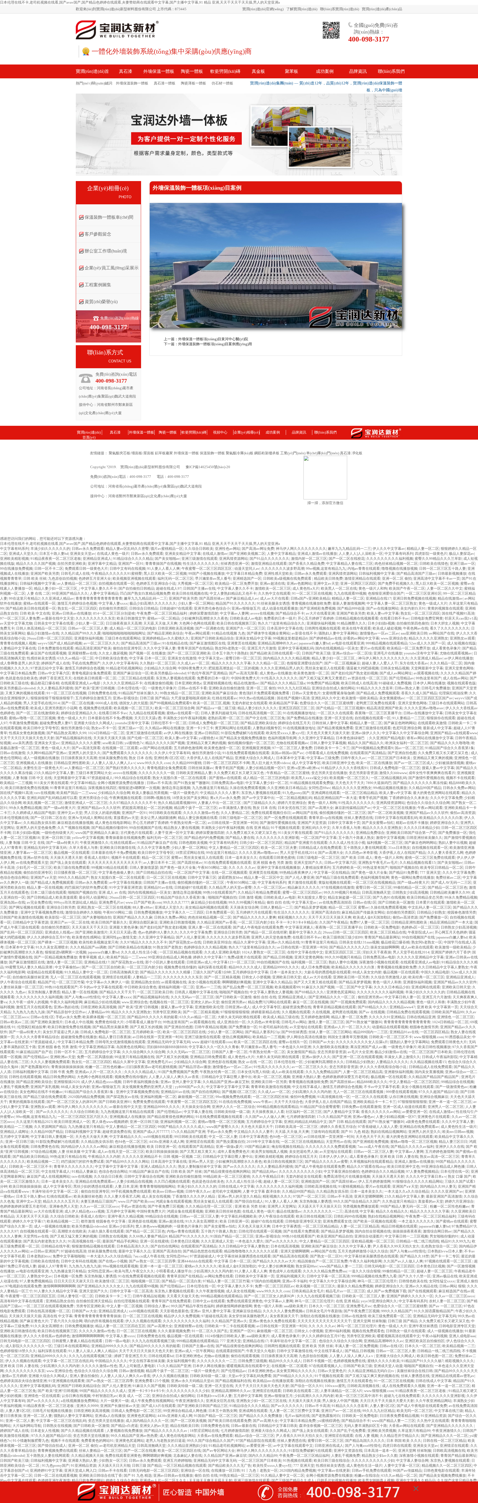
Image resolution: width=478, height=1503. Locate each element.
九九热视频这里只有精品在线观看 (127, 1112)
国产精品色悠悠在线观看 (202, 1251)
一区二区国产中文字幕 (319, 838)
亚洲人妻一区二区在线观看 (209, 927)
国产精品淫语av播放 (194, 1067)
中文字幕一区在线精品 (332, 872)
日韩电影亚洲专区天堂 (303, 1221)
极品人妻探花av (461, 553)
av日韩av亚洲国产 (44, 1251)
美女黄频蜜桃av (391, 698)
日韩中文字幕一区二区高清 (328, 1276)
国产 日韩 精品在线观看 (347, 1122)
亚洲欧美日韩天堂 (286, 977)
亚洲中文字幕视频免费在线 (42, 912)
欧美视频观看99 (287, 987)
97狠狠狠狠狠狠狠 (235, 1012)
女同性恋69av (319, 788)
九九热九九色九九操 (28, 1012)
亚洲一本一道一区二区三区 (450, 1102)
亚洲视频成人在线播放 (34, 763)
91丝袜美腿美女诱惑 (273, 603)
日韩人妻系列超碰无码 (219, 713)
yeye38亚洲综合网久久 (379, 1301)
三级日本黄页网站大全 (93, 773)
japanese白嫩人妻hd (314, 643)
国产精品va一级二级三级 (216, 708)
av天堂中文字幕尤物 (16, 623)
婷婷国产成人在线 (55, 663)
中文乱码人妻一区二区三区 (429, 907)
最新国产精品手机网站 (120, 1241)
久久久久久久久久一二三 (323, 1211)
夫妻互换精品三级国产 (98, 1201)
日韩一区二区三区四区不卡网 (226, 763)
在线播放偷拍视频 (158, 683)
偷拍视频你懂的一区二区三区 (251, 743)
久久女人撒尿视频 (112, 653)
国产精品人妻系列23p (262, 1032)
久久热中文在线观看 (274, 593)
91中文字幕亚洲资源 (125, 887)
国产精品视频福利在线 (74, 738)
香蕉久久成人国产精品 (419, 693)
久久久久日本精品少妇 (422, 828)
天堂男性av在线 (338, 1142)
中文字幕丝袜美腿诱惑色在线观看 (244, 1256)
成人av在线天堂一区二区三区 (120, 1151)
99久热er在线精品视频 (257, 698)
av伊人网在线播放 (458, 658)
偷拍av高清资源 (462, 813)
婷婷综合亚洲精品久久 (79, 713)
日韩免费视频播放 (148, 912)
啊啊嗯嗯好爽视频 (236, 982)
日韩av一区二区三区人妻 (88, 628)
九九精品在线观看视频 (147, 713)
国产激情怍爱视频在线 (426, 778)
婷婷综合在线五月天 (294, 723)
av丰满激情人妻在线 (235, 808)
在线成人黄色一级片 (113, 553)
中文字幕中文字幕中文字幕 (227, 1087)
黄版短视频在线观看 (334, 882)
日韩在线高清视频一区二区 (259, 713)
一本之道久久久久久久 (416, 1221)
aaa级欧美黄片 (295, 1306)
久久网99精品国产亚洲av (47, 753)
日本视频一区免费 (68, 1276)
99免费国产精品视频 (323, 683)
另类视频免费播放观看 (361, 1206)
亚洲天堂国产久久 (308, 862)
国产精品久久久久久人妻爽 (254, 917)
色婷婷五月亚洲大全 (95, 578)
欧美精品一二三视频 (16, 783)
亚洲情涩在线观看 (116, 977)
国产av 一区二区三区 (445, 1306)
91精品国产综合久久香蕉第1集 (449, 748)
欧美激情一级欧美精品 (360, 698)
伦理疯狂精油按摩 (453, 693)
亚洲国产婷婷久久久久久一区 (409, 1296)
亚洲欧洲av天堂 (62, 1057)
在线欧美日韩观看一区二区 (94, 678)
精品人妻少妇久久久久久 (257, 708)
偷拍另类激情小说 (75, 728)
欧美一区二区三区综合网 (174, 708)
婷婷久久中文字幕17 (209, 957)
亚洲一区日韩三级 (55, 838)
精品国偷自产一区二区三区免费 (322, 1261)
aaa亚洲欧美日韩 (414, 633)
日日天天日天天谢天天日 (73, 1281)
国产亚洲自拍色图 (402, 753)
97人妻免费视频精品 (422, 1171)
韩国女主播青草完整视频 (347, 1037)
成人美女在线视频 (156, 1196)
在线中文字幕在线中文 (305, 952)
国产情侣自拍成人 (249, 1201)
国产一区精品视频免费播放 (55, 957)
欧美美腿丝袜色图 (88, 1196)
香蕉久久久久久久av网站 (381, 1112)
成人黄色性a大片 (305, 588)
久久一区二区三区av (269, 887)
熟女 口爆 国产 (459, 1176)
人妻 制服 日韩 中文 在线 (32, 778)
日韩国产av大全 (321, 1042)
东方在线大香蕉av (413, 663)
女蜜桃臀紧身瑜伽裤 (338, 693)
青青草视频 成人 (92, 957)
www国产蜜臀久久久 (222, 1127)
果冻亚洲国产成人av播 (368, 1047)
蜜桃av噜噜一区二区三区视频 (32, 718)
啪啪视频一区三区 (145, 1281)
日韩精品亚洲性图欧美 (72, 763)
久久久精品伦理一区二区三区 (209, 1206)
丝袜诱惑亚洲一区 (234, 563)
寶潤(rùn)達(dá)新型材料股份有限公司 (150, 467)
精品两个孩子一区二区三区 (195, 808)
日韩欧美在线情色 (433, 563)
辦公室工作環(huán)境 (106, 251)
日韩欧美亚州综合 (217, 942)
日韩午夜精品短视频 (210, 1027)
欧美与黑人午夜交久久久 (134, 1271)
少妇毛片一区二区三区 (34, 867)
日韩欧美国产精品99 (447, 1012)
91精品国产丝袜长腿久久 (138, 693)
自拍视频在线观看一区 (116, 583)
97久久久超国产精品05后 (439, 1092)
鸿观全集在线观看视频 (174, 1201)
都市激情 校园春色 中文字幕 (103, 1221)
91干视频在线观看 (285, 828)
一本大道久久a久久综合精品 (406, 1191)
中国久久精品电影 (435, 972)
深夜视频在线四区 (102, 788)
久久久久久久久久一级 (156, 773)
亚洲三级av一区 (462, 563)
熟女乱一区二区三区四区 (77, 608)
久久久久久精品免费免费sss (325, 1271)
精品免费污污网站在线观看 (269, 1002)
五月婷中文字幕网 (14, 1137)
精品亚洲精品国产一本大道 (335, 798)
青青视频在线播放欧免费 (311, 603)
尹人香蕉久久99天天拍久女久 (396, 1246)
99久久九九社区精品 (293, 688)
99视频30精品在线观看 (109, 867)
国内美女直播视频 (429, 1072)
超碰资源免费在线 (296, 1007)
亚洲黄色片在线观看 (433, 1117)
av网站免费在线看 (218, 1276)
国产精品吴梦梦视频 (310, 907)
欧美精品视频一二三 (43, 1161)
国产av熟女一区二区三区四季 (152, 1261)
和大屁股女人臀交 (311, 897)
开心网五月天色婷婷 (451, 932)
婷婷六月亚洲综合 (291, 803)
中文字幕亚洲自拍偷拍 (342, 1171)
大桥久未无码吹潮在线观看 (239, 1017)
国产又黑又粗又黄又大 (198, 1151)
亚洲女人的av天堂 (205, 1002)
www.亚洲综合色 (394, 638)
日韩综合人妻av (156, 1306)
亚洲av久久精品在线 (283, 942)
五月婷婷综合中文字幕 (250, 972)
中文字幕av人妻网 (234, 613)
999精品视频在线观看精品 (386, 643)
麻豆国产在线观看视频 (48, 653)
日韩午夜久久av (353, 758)
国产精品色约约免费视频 (204, 838)
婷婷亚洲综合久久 (444, 823)
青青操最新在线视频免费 (125, 838)
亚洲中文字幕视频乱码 (296, 648)
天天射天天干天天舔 (32, 1216)
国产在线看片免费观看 (301, 1231)
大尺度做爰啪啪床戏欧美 (191, 698)
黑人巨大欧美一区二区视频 (165, 573)
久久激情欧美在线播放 (331, 1047)
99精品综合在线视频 (457, 1082)
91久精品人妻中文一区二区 (86, 972)
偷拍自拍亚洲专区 (127, 648)
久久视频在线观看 (296, 1012)
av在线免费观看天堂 (32, 862)
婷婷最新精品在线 (265, 1012)
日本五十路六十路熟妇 (230, 653)
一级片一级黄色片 (184, 793)
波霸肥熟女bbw (230, 877)
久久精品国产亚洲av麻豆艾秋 (225, 1082)
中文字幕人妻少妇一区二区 (267, 783)
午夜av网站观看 (197, 633)
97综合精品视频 (43, 1151)
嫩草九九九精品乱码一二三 (349, 548)
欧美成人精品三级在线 (281, 1017)
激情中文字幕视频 (390, 838)
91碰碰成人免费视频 (395, 683)
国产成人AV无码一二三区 (451, 882)
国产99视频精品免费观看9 (170, 703)
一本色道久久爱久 (249, 1241)
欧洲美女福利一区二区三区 (406, 743)
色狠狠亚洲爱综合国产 (386, 593)
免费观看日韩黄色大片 (449, 1042)
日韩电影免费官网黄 (427, 618)
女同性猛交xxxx (442, 1281)
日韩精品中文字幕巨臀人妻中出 (226, 1077)
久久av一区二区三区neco (99, 1206)
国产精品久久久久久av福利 (412, 1146)
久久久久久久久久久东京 (95, 618)
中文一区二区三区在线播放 (394, 808)
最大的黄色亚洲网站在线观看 (436, 793)
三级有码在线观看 (325, 1132)
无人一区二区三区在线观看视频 (75, 977)
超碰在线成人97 (168, 588)
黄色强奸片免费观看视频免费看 (264, 693)
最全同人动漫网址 (93, 897)
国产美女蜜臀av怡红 (378, 823)
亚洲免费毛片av (111, 902)
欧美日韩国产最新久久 (109, 922)
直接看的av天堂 (126, 818)
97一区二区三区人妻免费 (20, 618)
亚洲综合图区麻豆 (143, 922)
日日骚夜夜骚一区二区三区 (75, 872)
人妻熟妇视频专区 (267, 728)
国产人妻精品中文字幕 (341, 1112)
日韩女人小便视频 (256, 977)
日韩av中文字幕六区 (54, 673)
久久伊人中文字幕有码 (120, 663)
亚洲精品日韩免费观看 (208, 1057)
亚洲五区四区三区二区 (297, 708)
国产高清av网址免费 (258, 548)
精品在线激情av (450, 598)
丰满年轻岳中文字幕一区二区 (55, 1191)
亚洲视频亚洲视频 (256, 748)
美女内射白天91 (413, 608)
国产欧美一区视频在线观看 (374, 1221)
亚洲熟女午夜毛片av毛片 (378, 862)
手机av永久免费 (68, 1017)
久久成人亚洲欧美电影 (222, 952)
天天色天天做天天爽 (91, 1137)
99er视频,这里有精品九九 (326, 568)
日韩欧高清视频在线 (320, 1186)
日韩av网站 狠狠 (452, 1286)
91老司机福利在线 (273, 1027)
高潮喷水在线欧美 (72, 1231)
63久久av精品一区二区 (75, 658)
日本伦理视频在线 (14, 818)
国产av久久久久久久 (52, 1112)
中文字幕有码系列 (14, 548)
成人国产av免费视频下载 (386, 1291)
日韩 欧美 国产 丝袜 (186, 1171)
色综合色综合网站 (14, 877)
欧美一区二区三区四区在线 (184, 1032)
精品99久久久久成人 (244, 967)
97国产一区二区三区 (309, 1196)
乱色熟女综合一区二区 (439, 1246)
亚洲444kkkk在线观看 (194, 1261)
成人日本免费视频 (315, 967)
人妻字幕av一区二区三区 (32, 852)
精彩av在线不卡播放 (412, 823)
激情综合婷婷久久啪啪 (83, 912)
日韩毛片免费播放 (435, 688)
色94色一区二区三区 (285, 1137)
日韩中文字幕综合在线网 (144, 1176)
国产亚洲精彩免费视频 (318, 608)
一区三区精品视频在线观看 (180, 952)
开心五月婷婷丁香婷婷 (316, 618)
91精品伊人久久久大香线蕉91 (344, 768)
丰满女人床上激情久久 (402, 1057)
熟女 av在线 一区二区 (255, 1062)
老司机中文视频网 (226, 1191)
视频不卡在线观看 (460, 778)
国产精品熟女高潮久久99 (66, 733)
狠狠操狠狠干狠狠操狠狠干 (52, 698)
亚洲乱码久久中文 (325, 698)
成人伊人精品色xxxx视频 (101, 1082)
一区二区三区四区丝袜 (271, 1097)
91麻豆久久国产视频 (318, 987)
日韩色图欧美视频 (193, 843)
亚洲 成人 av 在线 (112, 892)
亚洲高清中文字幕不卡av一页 (436, 578)
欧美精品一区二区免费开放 (236, 583)
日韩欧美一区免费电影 (382, 927)
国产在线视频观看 (422, 1291)
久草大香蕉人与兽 (346, 828)
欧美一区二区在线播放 (374, 763)
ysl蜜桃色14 (208, 738)
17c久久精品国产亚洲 (334, 1117)
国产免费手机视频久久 (396, 583)
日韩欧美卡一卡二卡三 (332, 748)
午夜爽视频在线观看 (125, 798)
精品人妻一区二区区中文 (264, 877)
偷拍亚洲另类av (370, 997)
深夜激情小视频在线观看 (379, 962)
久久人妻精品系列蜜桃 (55, 688)
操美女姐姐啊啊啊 (384, 947)
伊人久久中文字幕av (389, 548)
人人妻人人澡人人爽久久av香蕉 (174, 1077)
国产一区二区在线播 (77, 703)
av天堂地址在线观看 (306, 1027)
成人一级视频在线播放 (41, 758)
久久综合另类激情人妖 (389, 977)
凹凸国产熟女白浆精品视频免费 (145, 593)
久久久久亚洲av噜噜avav (424, 708)
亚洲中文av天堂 (326, 583)
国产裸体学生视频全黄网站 (268, 633)
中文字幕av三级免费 (322, 758)
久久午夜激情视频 (210, 1291)
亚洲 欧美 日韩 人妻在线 (399, 1156)
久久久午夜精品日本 (268, 1176)
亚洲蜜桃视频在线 (217, 683)
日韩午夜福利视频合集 (141, 1082)
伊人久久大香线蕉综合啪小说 (383, 1067)
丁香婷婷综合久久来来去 (408, 798)
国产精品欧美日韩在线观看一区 (31, 608)
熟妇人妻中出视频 (452, 843)
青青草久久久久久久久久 (73, 1166)
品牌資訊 (299, 432)
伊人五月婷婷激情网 (374, 1181)
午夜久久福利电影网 (66, 1002)
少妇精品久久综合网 (160, 668)
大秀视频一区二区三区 (195, 583)
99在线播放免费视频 (16, 568)
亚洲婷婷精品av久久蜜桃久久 (165, 638)
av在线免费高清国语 (335, 902)
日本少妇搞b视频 (381, 623)
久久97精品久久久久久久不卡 (132, 803)
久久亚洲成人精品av (57, 598)
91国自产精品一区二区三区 (232, 1236)
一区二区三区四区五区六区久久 (83, 1117)
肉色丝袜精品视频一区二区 (396, 563)
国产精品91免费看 (403, 872)
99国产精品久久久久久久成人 (181, 1127)
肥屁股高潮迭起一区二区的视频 (233, 668)
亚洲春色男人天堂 (63, 1206)
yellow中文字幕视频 (88, 838)
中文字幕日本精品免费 (244, 573)
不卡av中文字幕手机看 (382, 1087)
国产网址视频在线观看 (27, 907)
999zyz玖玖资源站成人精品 (75, 902)
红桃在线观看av (224, 698)
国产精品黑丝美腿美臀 (110, 1027)
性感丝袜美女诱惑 (41, 658)
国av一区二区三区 (409, 748)
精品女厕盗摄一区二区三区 (349, 897)
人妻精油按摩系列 (316, 867)
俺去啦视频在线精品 (287, 1146)
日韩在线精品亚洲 (421, 1017)
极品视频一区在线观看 (72, 852)
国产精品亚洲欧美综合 (165, 633)
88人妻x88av (143, 907)
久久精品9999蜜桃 (186, 763)
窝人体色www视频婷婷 (110, 1122)
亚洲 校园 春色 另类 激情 (272, 862)
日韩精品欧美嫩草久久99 (450, 892)
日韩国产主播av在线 (199, 588)
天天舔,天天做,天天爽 (160, 623)
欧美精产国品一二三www (76, 793)
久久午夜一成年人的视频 (28, 1002)
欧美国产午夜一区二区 (407, 588)
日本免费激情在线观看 (56, 648)
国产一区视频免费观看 (348, 1002)
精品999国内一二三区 (370, 1032)
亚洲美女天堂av (82, 553)
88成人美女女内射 (366, 972)
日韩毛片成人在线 (75, 573)
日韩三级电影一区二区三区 (240, 818)
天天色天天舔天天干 (257, 1127)
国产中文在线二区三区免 (265, 718)
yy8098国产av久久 (189, 1087)
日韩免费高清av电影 (227, 783)
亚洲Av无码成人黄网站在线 (90, 818)
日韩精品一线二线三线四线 (417, 1241)
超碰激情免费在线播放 (79, 1037)
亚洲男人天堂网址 (281, 1206)
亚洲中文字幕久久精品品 (272, 982)
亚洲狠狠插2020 (66, 1082)
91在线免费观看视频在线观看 (245, 753)
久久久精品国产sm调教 (88, 947)
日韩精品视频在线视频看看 (356, 618)
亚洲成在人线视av (59, 932)
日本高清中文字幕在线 (285, 628)
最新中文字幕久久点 (305, 932)
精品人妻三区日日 (453, 1142)
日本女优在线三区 (292, 808)
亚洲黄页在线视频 (241, 643)
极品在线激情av (289, 1211)
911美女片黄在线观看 (51, 783)
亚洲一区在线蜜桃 (154, 1241)
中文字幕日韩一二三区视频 (406, 1236)
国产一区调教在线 (209, 628)
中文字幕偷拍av (67, 967)
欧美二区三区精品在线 (388, 932)
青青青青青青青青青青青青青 (99, 598)
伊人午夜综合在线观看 (18, 982)
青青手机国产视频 (229, 768)
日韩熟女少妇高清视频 (410, 892)
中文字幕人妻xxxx (113, 603)
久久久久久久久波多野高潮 (282, 568)
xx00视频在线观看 (158, 1137)
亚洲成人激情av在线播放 (317, 553)
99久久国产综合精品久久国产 (356, 1201)
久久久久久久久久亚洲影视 (277, 838)
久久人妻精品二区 (235, 813)
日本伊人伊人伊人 (333, 1156)
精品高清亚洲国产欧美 (93, 648)
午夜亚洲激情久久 (94, 843)
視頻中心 (220, 432)
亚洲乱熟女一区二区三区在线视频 (104, 907)
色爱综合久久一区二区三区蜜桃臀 (327, 703)
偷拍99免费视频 (303, 1097)
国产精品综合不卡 (290, 613)
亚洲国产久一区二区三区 (245, 628)
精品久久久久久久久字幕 (231, 663)
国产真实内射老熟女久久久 (44, 1241)
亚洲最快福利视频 (320, 623)
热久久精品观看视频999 (177, 803)
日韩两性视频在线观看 (323, 628)
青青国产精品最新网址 (382, 937)
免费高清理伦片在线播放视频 (346, 1176)
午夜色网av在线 (415, 628)
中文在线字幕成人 (306, 1087)
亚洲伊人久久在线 (449, 1146)
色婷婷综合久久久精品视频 (205, 947)
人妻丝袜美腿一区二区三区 (21, 987)
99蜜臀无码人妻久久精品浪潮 (29, 967)
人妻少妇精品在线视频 (134, 1181)
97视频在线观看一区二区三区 (448, 1261)
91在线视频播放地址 (299, 713)
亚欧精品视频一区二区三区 (372, 1241)
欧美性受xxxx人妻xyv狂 (285, 733)
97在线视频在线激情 (337, 887)
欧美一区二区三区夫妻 (279, 847)
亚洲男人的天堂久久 (84, 753)
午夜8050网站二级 (212, 867)
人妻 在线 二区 (38, 593)
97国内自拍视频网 (265, 1281)
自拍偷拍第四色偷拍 (412, 623)
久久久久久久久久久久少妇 (300, 1171)
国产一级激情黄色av (451, 1087)
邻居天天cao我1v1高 (461, 618)
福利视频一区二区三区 (385, 843)
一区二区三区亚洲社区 (423, 593)
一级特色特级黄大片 (57, 833)
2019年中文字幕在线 (262, 1142)
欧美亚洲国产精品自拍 (335, 1236)
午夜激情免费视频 (23, 723)
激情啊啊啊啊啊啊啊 (59, 1286)
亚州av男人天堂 (201, 1161)
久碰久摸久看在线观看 (106, 1231)
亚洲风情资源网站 (233, 558)
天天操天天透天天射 (66, 857)
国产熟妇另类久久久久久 (125, 768)
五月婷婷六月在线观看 (254, 912)
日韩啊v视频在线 (156, 798)
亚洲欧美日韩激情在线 (118, 847)
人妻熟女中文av (39, 1276)
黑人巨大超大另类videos (270, 763)
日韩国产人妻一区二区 (230, 1052)
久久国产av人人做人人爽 (265, 1117)
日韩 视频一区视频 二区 (182, 1156)
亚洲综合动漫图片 (368, 1236)
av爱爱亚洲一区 (414, 1112)
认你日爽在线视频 (403, 1097)
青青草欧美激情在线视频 (270, 1087)
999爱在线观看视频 (401, 1092)
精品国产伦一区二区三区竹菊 (61, 982)
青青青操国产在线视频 (163, 563)
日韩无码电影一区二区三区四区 (389, 1266)
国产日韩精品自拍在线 (154, 872)
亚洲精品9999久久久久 (281, 967)
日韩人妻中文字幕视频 (328, 743)
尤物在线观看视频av (456, 653)
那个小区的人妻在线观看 (165, 962)
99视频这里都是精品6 (290, 638)
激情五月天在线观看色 (34, 1007)
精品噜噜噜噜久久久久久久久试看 (251, 1251)
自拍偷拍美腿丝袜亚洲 (30, 977)
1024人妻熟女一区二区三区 (263, 952)
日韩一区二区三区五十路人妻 (442, 568)
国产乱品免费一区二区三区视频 (248, 987)
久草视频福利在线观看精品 (371, 1161)
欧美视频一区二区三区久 (133, 708)
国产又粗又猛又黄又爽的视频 (73, 1236)
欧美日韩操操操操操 (162, 1151)
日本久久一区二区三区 (327, 1306)
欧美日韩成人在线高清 (359, 683)
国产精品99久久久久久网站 (127, 1161)
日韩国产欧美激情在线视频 (21, 917)
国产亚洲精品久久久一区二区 (332, 997)
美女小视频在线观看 (204, 982)
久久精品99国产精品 (425, 788)
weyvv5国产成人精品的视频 (60, 643)
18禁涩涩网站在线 (189, 852)
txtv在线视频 (44, 793)
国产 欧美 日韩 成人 (357, 857)
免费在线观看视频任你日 (271, 813)
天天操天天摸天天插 (109, 738)
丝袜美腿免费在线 (112, 758)
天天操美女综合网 (244, 907)
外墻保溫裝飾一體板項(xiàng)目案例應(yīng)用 (215, 344)
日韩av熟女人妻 (407, 688)
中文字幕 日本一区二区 (147, 658)
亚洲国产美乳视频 (44, 1087)
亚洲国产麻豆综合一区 (131, 673)
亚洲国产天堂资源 (311, 823)
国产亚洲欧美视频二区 (247, 553)
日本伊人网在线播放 (429, 683)
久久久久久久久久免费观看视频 (330, 1146)
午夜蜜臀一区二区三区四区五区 (207, 568)
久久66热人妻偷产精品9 (148, 1236)
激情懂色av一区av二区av (379, 633)
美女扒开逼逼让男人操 (61, 1032)
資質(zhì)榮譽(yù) (101, 301)
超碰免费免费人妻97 (56, 723)
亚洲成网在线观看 (325, 793)
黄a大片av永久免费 (225, 798)
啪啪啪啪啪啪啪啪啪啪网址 (124, 633)
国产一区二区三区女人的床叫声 (71, 1102)
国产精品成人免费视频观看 (377, 693)
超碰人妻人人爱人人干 (380, 663)
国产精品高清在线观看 (290, 1256)
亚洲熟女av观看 (462, 638)
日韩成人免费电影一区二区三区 (213, 723)
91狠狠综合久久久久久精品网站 (417, 1181)
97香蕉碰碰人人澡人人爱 (378, 1127)
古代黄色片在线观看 (136, 833)
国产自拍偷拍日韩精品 (136, 588)
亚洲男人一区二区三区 (446, 1107)
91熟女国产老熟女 (167, 947)
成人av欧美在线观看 (417, 947)
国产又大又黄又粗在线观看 (315, 982)
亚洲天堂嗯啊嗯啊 (368, 1196)
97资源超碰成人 (100, 778)
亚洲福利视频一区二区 (158, 1097)
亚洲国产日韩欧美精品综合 (212, 638)
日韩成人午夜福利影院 (440, 1057)
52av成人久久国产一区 (427, 643)
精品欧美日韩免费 (328, 578)
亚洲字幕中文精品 (102, 563)
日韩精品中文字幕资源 (30, 922)
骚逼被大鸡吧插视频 (362, 668)
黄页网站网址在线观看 (233, 728)
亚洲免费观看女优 (337, 1221)
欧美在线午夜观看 (356, 628)
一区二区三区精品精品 (360, 793)
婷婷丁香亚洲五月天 (55, 678)
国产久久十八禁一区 (414, 1276)
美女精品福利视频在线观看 (206, 907)
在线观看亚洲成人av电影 (81, 683)
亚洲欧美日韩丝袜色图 (223, 1211)
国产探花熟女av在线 (185, 942)
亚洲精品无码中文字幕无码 (45, 847)
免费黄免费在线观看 (149, 1102)
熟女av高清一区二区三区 (439, 1156)
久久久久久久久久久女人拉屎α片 (362, 1042)
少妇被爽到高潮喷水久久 (324, 1062)
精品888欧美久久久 (372, 1082)
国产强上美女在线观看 (68, 862)
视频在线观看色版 (461, 683)
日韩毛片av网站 (293, 1022)
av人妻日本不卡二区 (159, 862)
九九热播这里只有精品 (210, 788)
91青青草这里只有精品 (68, 788)
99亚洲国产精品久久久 (70, 593)
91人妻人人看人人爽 (163, 568)
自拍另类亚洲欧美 (71, 563)
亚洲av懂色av (363, 1117)
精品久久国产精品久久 (366, 743)
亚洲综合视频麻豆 (434, 1097)
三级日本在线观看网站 (123, 638)
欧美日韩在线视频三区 (314, 1216)
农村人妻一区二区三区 (447, 1301)
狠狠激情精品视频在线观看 (93, 1246)
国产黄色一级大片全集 (178, 867)
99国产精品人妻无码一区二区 (404, 1206)
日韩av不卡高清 (159, 783)
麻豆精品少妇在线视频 (209, 902)
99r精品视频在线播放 (390, 788)
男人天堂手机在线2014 (41, 703)
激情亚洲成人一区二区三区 (86, 803)
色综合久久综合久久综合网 (428, 803)
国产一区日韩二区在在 (48, 818)
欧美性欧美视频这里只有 (98, 942)
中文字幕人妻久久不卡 (99, 588)
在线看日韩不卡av (394, 618)
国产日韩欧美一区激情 (396, 902)
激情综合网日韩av (437, 1231)
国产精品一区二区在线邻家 (265, 932)
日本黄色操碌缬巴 (351, 738)
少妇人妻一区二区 (89, 623)
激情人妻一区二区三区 (64, 962)
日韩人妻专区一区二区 (75, 1296)
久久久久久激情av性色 (201, 813)
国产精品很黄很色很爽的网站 (170, 1117)
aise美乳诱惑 (22, 743)
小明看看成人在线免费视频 (326, 753)
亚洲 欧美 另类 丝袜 (250, 1206)
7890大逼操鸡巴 (378, 783)
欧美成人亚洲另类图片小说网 (53, 708)
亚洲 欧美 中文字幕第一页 (437, 1007)
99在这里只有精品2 (24, 598)
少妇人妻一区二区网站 (196, 603)
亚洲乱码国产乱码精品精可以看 (52, 798)
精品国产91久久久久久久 (235, 603)
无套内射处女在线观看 (249, 703)
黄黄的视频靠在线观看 (445, 608)
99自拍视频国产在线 (145, 828)
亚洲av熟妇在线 (66, 1007)
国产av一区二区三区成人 (413, 763)
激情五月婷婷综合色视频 (77, 603)
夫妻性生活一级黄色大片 (43, 768)
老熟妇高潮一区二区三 (226, 718)
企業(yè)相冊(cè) (246, 432)
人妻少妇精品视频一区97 (265, 768)
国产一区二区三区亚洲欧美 (189, 653)
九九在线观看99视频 (350, 593)
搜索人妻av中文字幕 (438, 768)
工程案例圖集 (98, 284)
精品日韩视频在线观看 (399, 1226)
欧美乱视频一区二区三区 (43, 803)
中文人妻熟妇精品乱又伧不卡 (233, 593)
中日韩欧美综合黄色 (111, 658)
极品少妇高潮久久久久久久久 (152, 603)
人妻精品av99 (99, 1012)
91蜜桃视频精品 (351, 1186)
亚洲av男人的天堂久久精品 (239, 1196)
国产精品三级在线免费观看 (337, 877)
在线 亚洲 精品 (257, 828)
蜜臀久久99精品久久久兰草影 (438, 558)
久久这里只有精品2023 (34, 1122)
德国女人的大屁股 (133, 703)
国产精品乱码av (264, 1171)
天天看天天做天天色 (183, 1296)
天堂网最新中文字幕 (427, 668)
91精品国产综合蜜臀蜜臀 (320, 1107)
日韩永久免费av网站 (459, 788)
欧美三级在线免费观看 (72, 867)
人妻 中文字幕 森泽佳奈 (261, 1191)
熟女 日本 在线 (140, 758)
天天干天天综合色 (288, 1102)
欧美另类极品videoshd (168, 673)
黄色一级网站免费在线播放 (412, 877)
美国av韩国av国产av (287, 753)
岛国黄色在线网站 (130, 1047)
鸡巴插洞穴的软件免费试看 (86, 887)
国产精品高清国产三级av (416, 573)
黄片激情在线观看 (302, 882)
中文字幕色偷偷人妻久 (116, 872)
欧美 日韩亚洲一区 (161, 1146)
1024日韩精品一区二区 (106, 733)
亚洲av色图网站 (299, 583)
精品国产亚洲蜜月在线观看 (306, 843)
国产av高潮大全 (320, 808)
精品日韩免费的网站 (59, 1077)
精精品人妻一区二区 (423, 548)
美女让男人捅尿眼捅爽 (158, 818)
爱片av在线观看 (372, 648)
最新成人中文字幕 (437, 728)
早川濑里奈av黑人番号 (213, 578)
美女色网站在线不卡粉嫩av (41, 1092)
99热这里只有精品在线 (68, 1156)
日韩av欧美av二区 (14, 1022)
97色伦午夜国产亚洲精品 (207, 673)
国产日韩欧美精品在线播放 (129, 947)
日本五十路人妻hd (53, 553)
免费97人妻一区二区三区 (369, 922)
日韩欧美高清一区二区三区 (297, 1127)
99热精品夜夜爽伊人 (295, 872)
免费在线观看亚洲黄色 (245, 1301)
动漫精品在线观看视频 (45, 972)
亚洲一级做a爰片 (229, 1146)
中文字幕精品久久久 (125, 1137)
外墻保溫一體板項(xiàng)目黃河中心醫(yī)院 (213, 339)
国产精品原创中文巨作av (66, 1012)
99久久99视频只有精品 (342, 892)
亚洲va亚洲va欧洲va (303, 768)
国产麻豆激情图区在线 (207, 643)
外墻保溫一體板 (141, 432)
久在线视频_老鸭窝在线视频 (334, 1012)
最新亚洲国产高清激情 (444, 1196)
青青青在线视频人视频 (18, 643)
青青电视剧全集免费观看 (91, 673)
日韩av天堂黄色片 (306, 693)
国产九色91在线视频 (389, 897)
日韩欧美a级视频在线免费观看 (287, 578)
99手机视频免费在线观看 (131, 1191)
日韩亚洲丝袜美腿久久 (424, 838)
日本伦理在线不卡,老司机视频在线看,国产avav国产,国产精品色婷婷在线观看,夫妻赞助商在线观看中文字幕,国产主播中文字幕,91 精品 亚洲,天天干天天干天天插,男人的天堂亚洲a (140, 2)
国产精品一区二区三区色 (447, 887)
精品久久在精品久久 (392, 1211)
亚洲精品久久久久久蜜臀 (81, 743)
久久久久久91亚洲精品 (387, 1017)
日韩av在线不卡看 (192, 688)
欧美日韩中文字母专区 (41, 728)
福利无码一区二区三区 (175, 578)
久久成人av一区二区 (193, 663)
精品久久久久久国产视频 (36, 563)
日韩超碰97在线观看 (176, 608)
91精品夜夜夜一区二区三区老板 (55, 558)
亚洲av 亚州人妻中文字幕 (180, 1082)
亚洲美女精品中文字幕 (183, 553)
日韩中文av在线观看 (209, 1301)
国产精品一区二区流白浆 (181, 1281)
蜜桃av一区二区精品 (163, 618)
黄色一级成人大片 (433, 603)
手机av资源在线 (133, 1206)
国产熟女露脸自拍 (230, 1142)
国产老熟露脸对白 (35, 1067)
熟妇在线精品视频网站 (389, 1132)
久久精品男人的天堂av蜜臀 (230, 887)
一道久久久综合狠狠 (364, 1271)
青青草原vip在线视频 (325, 818)
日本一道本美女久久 (241, 857)
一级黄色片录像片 (162, 688)
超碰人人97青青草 (52, 1266)
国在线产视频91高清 (458, 613)
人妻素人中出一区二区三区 (220, 803)
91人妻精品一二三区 (408, 718)
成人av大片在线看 (274, 598)
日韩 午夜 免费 (61, 1072)
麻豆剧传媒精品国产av (353, 808)
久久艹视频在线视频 (73, 828)
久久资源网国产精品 (50, 1127)
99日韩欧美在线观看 (165, 813)
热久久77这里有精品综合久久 (281, 623)
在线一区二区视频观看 (229, 872)
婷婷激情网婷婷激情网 (234, 1306)
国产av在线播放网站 (382, 608)
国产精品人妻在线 (239, 838)
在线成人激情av (215, 553)
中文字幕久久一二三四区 (184, 912)
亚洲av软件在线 (35, 857)
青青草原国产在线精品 (195, 648)
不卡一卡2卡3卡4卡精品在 (297, 922)
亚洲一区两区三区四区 (358, 583)
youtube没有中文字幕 (421, 653)
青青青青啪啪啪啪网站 (157, 1186)
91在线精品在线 (175, 643)
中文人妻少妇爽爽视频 (276, 1266)
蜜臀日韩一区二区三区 (243, 658)
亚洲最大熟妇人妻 (306, 1077)
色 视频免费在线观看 (95, 708)
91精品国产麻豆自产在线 (157, 843)
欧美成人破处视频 (387, 628)
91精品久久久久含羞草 (375, 688)
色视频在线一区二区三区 (169, 1002)
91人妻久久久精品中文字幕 (55, 1291)
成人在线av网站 (455, 678)
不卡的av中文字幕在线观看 (101, 987)
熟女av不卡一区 (103, 728)
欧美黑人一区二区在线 (339, 588)
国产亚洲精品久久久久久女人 (100, 1286)
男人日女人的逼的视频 (102, 813)
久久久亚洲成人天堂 (217, 1241)
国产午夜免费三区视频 (166, 1206)
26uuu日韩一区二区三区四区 (49, 638)
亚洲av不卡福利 (294, 1281)
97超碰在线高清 (73, 1251)
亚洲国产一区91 (131, 563)
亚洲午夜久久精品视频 (126, 1216)
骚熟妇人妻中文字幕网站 (338, 633)
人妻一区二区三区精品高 (363, 1072)
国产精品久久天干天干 (117, 992)
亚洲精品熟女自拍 (145, 982)
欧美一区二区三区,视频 (211, 703)
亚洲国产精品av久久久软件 (98, 808)
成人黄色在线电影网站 (113, 823)
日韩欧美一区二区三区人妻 (363, 1296)
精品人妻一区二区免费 (349, 1017)
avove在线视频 (262, 613)
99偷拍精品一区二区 (409, 887)
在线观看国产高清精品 (368, 753)
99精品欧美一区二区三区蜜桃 (226, 1176)
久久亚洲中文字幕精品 (316, 738)
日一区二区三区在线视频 (166, 877)
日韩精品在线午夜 (55, 1246)
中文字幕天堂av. (211, 658)
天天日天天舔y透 (147, 718)
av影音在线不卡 (304, 633)
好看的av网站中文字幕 (361, 638)
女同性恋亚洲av (100, 1271)
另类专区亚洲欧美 (166, 1012)
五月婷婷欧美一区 (346, 867)
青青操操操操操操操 (67, 1067)
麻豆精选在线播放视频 (75, 823)
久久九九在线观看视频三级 (318, 1296)
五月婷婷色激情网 (188, 748)
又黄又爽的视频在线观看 (25, 693)
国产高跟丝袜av (211, 598)
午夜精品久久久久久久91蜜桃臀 (116, 573)
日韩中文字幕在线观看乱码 (396, 818)
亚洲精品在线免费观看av (419, 1127)
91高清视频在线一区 (333, 1097)
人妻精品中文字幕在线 (18, 648)
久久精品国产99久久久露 (81, 633)
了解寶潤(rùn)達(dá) (301, 9)
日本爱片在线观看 (430, 902)
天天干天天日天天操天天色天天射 (27, 738)
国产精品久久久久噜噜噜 (450, 743)
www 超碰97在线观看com (212, 1042)
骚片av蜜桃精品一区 (166, 548)
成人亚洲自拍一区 (231, 1022)
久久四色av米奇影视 (361, 852)
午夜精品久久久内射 (104, 1156)
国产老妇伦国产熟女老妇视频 (354, 673)
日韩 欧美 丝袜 (34, 578)
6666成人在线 (106, 703)
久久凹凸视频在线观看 (172, 1181)
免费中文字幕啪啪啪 (69, 1256)
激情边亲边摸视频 (176, 788)
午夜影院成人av (420, 932)
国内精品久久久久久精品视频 (286, 658)
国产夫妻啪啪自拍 (96, 917)
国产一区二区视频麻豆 (342, 663)
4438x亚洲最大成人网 (166, 1142)
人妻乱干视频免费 (14, 1087)
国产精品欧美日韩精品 (30, 1156)
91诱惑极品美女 (458, 1037)
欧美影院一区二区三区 (63, 917)
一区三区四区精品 (434, 1032)
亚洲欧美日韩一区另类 (351, 977)
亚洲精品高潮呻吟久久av (277, 643)
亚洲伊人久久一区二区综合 (233, 1107)
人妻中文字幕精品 (281, 553)
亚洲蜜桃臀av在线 (82, 653)
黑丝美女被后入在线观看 (325, 668)
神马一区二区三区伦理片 (377, 1281)
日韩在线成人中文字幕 (236, 1186)
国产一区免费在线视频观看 (285, 818)
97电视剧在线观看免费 (23, 1286)
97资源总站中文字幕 (46, 668)
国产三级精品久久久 (259, 803)
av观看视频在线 (426, 673)
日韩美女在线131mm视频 (359, 942)
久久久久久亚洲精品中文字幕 (420, 957)
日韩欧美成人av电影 (246, 618)
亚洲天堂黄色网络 (459, 668)
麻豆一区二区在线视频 (311, 1002)
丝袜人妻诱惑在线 (358, 818)
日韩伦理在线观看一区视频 (260, 1231)
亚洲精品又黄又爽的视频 (206, 743)
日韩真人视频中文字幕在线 (196, 992)
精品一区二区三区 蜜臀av (162, 857)
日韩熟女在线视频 (112, 1236)
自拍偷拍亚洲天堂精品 (94, 1301)
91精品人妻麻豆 (84, 1171)
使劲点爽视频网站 (236, 1037)
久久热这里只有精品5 (399, 1201)
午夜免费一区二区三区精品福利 (162, 613)
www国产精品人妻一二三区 (341, 1266)
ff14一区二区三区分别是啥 (114, 613)
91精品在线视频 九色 (228, 633)
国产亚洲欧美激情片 (91, 932)
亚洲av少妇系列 (121, 1226)
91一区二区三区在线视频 (312, 593)
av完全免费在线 (39, 902)
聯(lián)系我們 (325, 432)
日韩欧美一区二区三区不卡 (390, 1037)
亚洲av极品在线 (445, 1276)
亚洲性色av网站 (227, 548)
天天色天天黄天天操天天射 (328, 733)
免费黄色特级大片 (109, 1022)
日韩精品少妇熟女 (431, 912)
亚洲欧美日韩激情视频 (177, 922)
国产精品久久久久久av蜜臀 (326, 1161)
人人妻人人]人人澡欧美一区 (361, 553)
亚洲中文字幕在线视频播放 (278, 867)
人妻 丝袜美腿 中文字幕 (77, 1151)
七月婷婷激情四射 (300, 1117)
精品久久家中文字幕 (249, 942)
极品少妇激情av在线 (43, 633)
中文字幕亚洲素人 (299, 927)
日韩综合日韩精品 (143, 608)
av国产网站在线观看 (156, 748)
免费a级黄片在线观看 (244, 957)
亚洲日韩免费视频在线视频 (414, 598)
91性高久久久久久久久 (279, 678)
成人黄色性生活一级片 (459, 1127)
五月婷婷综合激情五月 (93, 698)
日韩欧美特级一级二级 (232, 1112)
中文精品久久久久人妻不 (220, 793)
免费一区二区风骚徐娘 (95, 1057)
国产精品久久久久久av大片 (274, 1261)
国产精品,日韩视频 (278, 957)
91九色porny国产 (296, 793)
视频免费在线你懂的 (180, 967)
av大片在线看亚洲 (320, 613)
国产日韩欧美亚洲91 (114, 1102)
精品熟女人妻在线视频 (181, 828)
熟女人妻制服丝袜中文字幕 (199, 1166)
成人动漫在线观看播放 (280, 608)
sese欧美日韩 (112, 743)
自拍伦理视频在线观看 (132, 1301)
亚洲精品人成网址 (14, 1132)
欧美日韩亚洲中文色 (338, 763)
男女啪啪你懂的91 (444, 1236)
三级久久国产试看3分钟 (212, 972)
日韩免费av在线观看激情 (361, 1107)
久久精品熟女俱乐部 (39, 823)
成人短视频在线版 (461, 643)
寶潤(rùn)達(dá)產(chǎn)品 (382, 9)
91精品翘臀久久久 (351, 623)
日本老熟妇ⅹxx (39, 1256)
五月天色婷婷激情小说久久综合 (363, 1251)
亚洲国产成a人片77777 (151, 1132)
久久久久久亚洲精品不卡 (122, 683)
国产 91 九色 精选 (355, 1132)
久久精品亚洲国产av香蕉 (217, 922)
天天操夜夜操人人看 (268, 1112)
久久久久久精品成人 (140, 1072)
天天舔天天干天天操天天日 (319, 1206)
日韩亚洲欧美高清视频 (176, 628)
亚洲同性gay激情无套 (119, 937)
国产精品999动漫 (351, 608)
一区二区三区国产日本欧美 (389, 758)
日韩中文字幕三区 (202, 877)
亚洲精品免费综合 (370, 833)
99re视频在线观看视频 (120, 1266)
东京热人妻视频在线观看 (175, 678)
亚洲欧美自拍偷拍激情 (227, 688)
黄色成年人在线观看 (285, 1271)
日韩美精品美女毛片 (308, 1291)
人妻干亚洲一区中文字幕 (174, 833)
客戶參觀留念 (98, 234)
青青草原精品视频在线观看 (334, 1007)
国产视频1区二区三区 (239, 1092)
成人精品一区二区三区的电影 (132, 628)
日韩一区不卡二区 (48, 568)
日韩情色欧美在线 (413, 1281)
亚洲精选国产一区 (247, 578)
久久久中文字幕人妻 (159, 648)
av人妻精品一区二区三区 (77, 583)
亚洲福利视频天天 (290, 1276)
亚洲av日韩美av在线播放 (71, 613)
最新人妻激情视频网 (348, 603)
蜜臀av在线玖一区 (293, 1042)
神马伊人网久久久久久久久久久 (301, 548)
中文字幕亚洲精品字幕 (97, 1047)
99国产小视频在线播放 (206, 573)
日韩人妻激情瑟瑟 (143, 867)
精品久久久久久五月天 (61, 1201)
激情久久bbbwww (393, 773)
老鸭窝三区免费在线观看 (376, 703)
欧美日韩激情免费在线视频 (26, 788)
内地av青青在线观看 (363, 568)
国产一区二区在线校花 (347, 558)
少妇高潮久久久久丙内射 (311, 1092)
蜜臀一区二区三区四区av (302, 892)
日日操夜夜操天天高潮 (124, 623)
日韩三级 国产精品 (154, 698)
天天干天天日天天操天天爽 (329, 917)
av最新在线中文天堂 (57, 618)
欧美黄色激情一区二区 (311, 673)
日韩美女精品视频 (394, 668)
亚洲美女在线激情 (182, 658)
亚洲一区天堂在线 (338, 718)
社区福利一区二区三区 (304, 1112)
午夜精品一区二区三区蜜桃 (288, 773)
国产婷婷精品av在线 (325, 638)
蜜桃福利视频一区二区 (176, 987)
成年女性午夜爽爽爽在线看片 (432, 773)
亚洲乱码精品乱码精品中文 (305, 1122)
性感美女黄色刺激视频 (27, 733)
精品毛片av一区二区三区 (345, 1291)
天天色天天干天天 (349, 783)
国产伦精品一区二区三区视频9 (340, 708)
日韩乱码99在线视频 (350, 1216)
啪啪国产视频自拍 (404, 867)
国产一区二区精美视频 (222, 977)
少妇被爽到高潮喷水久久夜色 (204, 618)
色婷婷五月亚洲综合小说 (156, 583)
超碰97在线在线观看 (267, 1221)
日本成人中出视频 (78, 1022)
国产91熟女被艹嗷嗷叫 (191, 783)
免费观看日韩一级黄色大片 (86, 568)
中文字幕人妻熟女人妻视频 (271, 992)
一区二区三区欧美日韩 (155, 992)
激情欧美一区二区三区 (273, 588)
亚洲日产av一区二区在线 (70, 922)
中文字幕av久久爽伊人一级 (107, 982)
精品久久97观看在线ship (366, 1166)
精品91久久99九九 (455, 1241)
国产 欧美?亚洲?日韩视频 (95, 688)
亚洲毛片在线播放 (387, 653)
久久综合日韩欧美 (199, 548)
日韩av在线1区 (364, 902)
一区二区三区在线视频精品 (374, 882)
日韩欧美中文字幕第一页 (254, 1276)
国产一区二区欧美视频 (386, 813)
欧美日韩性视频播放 (434, 1047)
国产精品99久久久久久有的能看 (152, 1017)
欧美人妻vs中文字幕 (383, 613)
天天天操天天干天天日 (90, 927)
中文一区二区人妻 (223, 1137)
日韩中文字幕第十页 (344, 823)
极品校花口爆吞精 (44, 683)
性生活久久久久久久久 (201, 563)
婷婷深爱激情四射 (203, 613)
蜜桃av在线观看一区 (39, 603)
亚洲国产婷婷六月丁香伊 (451, 952)
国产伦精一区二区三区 (145, 738)
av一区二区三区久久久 (101, 643)
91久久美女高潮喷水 (52, 947)
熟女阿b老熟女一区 (230, 648)
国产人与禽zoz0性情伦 (82, 997)
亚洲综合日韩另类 (60, 907)
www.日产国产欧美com (144, 902)
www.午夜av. (262, 1102)
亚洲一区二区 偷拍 (397, 578)
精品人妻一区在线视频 (45, 887)
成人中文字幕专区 (306, 763)
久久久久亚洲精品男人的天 (281, 668)
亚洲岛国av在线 (12, 902)
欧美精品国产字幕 (283, 703)
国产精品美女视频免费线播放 (242, 738)
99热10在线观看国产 (219, 892)
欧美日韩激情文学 (131, 618)
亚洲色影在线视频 (222, 1062)
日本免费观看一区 (220, 912)
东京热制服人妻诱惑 (44, 992)
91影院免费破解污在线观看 (242, 733)
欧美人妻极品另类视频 (150, 793)
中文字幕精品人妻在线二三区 (349, 563)
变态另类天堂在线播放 (329, 773)
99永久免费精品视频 (25, 808)
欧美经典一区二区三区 (426, 977)
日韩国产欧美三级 (316, 653)
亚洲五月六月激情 (261, 648)
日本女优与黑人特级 (253, 1072)
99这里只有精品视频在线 (134, 1057)
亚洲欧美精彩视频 (14, 558)
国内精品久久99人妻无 (438, 1186)
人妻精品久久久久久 (392, 1062)
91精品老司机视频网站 (124, 668)
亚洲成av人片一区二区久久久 (347, 1027)
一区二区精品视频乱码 (389, 778)
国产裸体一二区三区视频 (57, 942)
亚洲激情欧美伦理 (209, 1007)
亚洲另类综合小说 (93, 798)
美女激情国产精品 (301, 1052)
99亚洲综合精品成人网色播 (169, 957)
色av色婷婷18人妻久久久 (158, 932)
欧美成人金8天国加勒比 (372, 917)
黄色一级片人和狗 (372, 588)
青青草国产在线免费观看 (171, 1301)
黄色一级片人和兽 (387, 982)
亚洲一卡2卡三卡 (199, 728)
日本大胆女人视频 (444, 623)
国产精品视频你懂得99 (109, 828)
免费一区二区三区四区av (274, 1286)
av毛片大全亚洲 (360, 1052)
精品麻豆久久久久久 (303, 887)
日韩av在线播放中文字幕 (423, 713)
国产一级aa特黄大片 (59, 808)
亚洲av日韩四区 (206, 733)
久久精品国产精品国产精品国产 (433, 1077)
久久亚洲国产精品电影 (387, 738)
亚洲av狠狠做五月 (246, 608)
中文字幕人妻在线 (198, 1112)
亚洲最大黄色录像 (123, 927)
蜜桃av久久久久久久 (201, 1266)
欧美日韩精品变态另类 (425, 897)
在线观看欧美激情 (432, 723)
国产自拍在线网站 (205, 1092)
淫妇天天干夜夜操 (376, 952)
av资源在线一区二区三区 (367, 678)
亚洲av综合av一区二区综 (352, 653)
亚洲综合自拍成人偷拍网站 (333, 688)
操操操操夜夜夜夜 (407, 1231)
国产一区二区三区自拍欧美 (103, 967)
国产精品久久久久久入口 (349, 947)
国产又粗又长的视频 (146, 1027)
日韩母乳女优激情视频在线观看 (120, 1042)
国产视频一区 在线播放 (147, 653)
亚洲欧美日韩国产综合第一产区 (411, 833)
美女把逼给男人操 (303, 1151)
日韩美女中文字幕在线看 (54, 623)
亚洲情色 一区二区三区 (455, 1017)
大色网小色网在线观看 (197, 623)
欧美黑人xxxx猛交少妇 (309, 778)
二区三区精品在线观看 (136, 678)
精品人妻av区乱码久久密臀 (127, 548)
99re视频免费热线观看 (233, 1097)
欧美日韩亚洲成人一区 (72, 1122)
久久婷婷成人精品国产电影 (34, 813)
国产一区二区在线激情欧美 (37, 713)
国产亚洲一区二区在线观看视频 (357, 1057)
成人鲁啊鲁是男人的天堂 (20, 663)
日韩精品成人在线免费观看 (320, 847)
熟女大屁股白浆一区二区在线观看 (179, 778)
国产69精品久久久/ (310, 992)
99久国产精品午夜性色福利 (192, 1306)
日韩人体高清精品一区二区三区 (41, 628)
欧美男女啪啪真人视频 (269, 1151)
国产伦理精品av (401, 678)
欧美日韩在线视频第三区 (236, 623)
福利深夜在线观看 (212, 967)
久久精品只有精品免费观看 (259, 892)
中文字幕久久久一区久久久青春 (214, 1047)
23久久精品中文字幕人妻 (54, 773)
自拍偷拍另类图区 (113, 608)
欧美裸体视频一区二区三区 (104, 1017)
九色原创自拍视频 (62, 578)
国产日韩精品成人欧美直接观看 (52, 897)
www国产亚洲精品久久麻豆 (97, 833)
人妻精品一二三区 (147, 977)
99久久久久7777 (176, 902)
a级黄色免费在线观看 (423, 1122)
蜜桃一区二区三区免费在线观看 (430, 857)
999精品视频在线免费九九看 (374, 1276)
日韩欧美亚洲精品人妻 (194, 773)
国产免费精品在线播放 (305, 718)
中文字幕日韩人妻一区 (402, 997)
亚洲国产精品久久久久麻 (132, 917)
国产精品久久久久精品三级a (282, 683)
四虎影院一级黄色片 (431, 553)
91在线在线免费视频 (235, 1102)
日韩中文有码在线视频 (128, 568)
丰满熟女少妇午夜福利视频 (184, 718)
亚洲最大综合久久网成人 (93, 723)
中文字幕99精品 (83, 783)
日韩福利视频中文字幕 (377, 573)
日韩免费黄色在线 (102, 693)
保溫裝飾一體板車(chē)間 (109, 217)
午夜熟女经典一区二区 (188, 823)
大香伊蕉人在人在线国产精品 (209, 758)
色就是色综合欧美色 (21, 678)
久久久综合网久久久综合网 (143, 1052)
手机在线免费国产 (86, 663)
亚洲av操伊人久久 (365, 733)
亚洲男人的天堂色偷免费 (36, 828)
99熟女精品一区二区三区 (180, 693)
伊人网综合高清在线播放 (306, 1037)
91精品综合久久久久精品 (133, 558)
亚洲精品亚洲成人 (97, 558)
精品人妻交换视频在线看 (197, 818)
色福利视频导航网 (282, 738)
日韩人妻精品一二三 (276, 907)
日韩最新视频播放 (452, 573)
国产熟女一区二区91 (326, 1256)
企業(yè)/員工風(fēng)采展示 (112, 267)
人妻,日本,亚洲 (126, 1186)
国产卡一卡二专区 (445, 1256)
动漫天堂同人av (246, 568)
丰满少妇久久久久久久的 (50, 548)
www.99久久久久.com (153, 763)
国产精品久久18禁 (414, 1256)
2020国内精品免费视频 (86, 1097)
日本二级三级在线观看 (48, 892)
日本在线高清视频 (285, 1246)
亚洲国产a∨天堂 (43, 877)
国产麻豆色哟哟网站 (400, 723)
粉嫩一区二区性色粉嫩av (105, 1067)
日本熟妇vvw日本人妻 (445, 1251)
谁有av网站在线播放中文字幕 (430, 738)
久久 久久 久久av (241, 867)
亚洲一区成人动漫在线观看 (404, 1107)
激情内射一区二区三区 (309, 558)
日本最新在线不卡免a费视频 (110, 718)
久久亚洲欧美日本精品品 (287, 788)
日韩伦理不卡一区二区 (169, 723)
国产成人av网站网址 (396, 673)
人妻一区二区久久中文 (445, 588)
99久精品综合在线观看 (133, 778)
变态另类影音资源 (363, 773)
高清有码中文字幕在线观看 (22, 1301)
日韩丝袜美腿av (200, 768)
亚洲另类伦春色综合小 (212, 608)
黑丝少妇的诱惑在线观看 (93, 1186)
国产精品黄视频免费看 (335, 728)
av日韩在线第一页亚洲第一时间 (233, 823)
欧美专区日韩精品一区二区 (441, 867)
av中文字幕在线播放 (125, 882)
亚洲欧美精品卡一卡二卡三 (374, 1102)
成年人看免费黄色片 (233, 1151)
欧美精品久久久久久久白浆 (441, 818)
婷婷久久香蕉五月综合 (338, 1127)
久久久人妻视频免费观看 (50, 1062)
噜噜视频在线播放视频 (399, 568)
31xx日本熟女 (399, 847)
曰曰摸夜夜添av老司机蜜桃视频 (151, 1067)
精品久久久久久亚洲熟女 (428, 638)
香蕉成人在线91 (97, 857)
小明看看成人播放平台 (143, 1022)
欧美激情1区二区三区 (112, 1281)
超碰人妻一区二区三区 (281, 1181)
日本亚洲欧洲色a (188, 683)
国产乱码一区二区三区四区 (21, 932)
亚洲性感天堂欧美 (278, 573)
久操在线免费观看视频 (248, 788)
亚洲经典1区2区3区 (169, 758)
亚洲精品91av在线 (158, 887)
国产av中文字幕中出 (258, 798)
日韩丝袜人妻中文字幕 (330, 723)
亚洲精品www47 (402, 1007)
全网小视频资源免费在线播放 (121, 783)
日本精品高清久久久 (132, 1246)
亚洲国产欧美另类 (44, 573)
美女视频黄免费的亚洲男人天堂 (147, 1087)
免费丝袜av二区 (448, 877)
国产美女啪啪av (167, 558)
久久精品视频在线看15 (417, 862)
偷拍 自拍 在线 (278, 902)
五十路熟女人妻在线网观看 (364, 847)
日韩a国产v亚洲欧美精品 (310, 598)
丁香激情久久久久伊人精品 (194, 1196)
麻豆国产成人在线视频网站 (48, 1176)
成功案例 (273, 432)
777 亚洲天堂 (430, 872)
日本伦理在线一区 (131, 688)
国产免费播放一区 (452, 833)
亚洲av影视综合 (125, 698)
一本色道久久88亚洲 (294, 1047)
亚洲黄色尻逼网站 (340, 992)
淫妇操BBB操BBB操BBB (167, 1047)
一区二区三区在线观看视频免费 (48, 1306)
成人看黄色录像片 (446, 648)
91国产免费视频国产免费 (178, 1072)
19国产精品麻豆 (257, 1146)
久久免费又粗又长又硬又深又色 (443, 753)
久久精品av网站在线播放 (165, 728)
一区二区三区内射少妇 (256, 922)
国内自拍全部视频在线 (373, 1231)
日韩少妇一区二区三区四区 (261, 843)
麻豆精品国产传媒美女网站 (363, 912)
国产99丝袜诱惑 (294, 1032)
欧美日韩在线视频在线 (190, 593)
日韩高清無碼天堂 (376, 892)
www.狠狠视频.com (428, 1037)
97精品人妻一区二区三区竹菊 (226, 1281)
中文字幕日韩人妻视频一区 (52, 1137)
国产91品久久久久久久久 (269, 558)
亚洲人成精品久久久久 (158, 1166)
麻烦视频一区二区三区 (196, 1097)
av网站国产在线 (441, 633)
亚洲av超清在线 (272, 583)
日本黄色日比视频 (184, 1241)
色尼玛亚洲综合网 (407, 728)
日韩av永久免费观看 (88, 548)
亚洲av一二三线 (208, 987)
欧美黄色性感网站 (86, 937)
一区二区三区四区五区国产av (429, 698)
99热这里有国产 (428, 678)
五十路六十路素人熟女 (356, 838)
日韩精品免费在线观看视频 (408, 1012)
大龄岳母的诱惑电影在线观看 (327, 972)
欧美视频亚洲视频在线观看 (134, 578)
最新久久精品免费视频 (355, 1286)
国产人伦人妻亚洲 (299, 877)
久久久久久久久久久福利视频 (389, 558)
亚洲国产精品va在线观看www (453, 733)
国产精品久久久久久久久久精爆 (165, 972)
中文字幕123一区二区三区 (234, 962)
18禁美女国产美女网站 (190, 798)
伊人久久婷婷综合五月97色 (48, 937)
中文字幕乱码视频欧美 (239, 1216)
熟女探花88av (307, 1266)
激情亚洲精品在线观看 (269, 563)
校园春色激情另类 (461, 912)
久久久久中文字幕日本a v (426, 1176)
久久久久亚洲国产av (447, 1191)
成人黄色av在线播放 (275, 673)
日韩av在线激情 (12, 753)
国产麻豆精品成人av (242, 598)
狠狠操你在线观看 (441, 718)
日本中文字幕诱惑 (253, 1137)
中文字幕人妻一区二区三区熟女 (392, 603)
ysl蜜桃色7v (134, 743)
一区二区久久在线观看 (335, 713)
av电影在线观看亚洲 (348, 643)
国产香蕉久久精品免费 (306, 563)
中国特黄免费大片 (192, 668)
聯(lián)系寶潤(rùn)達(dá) (339, 9)
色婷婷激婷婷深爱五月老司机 (345, 1077)
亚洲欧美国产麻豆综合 (219, 693)
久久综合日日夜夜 (108, 1176)
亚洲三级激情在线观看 (199, 558)
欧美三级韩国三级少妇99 (343, 937)
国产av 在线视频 (372, 1012)
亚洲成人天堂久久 (23, 553)
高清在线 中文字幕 (359, 1211)
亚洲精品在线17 (378, 598)
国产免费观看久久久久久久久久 (127, 753)
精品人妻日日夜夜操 (114, 1037)
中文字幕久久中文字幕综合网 (405, 733)
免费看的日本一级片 (280, 618)
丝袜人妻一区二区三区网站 (330, 1032)
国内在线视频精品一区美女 (336, 648)
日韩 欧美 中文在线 (35, 613)
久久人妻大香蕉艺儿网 (445, 852)
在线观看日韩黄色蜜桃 (277, 857)
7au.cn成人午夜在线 (373, 1146)
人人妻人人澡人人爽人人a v (113, 763)
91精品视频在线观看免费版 (312, 783)
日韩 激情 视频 (250, 897)
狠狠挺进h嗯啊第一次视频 (139, 788)
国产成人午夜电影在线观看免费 (258, 927)
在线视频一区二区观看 (120, 748)
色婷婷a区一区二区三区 (420, 927)
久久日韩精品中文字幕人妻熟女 (443, 967)
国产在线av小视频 (112, 1261)
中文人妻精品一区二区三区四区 (234, 847)
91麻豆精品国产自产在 (34, 1052)
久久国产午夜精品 (333, 922)
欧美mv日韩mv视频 (457, 1132)
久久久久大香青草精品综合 (37, 1037)
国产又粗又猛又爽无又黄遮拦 (322, 678)
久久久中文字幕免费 (446, 798)
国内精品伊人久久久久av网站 (84, 1146)
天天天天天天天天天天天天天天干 (115, 862)
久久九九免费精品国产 (323, 1072)
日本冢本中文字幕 (290, 758)
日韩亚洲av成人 (199, 962)
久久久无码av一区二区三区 (192, 997)
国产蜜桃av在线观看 (225, 778)
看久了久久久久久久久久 (449, 628)
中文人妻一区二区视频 (124, 1306)
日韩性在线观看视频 (25, 1077)
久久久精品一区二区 (269, 663)
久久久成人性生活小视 (347, 843)
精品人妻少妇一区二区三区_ (56, 588)
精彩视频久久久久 (292, 917)
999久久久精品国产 (73, 877)
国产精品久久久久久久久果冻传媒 (420, 783)
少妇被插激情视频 (449, 763)
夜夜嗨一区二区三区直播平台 (378, 713)
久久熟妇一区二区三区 (158, 663)
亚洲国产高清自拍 (325, 912)
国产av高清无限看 (243, 673)
